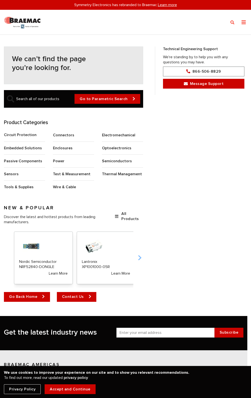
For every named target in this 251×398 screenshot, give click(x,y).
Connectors (63, 135)
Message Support (207, 84)
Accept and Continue (70, 389)
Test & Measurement (71, 174)
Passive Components (23, 161)
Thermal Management (122, 174)
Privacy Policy (22, 389)
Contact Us (73, 297)
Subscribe (229, 332)
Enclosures (63, 148)
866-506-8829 (206, 71)
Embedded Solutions (23, 148)
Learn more (167, 4)
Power (58, 161)
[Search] (232, 22)
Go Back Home (23, 297)
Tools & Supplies (19, 187)
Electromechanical (118, 135)
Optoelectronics (116, 148)
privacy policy (76, 378)
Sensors (11, 174)
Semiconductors (117, 161)
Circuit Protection (20, 135)
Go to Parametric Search (104, 99)
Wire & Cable (64, 187)
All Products (130, 216)
